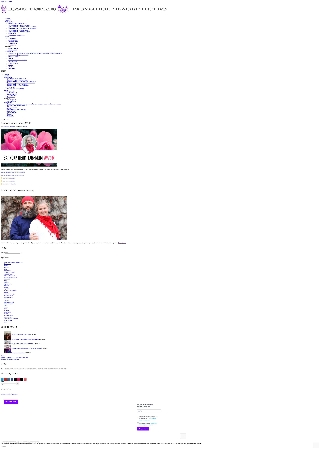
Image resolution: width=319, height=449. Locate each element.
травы (5, 305)
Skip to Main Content (6, 1)
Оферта (3, 355)
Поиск (2, 381)
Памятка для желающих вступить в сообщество (14, 357)
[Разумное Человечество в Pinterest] (25, 379)
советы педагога (8, 303)
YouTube (13, 184)
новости (6, 285)
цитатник (6, 310)
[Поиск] (17, 384)
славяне (6, 300)
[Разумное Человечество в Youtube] (5, 379)
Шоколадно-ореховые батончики (20, 334)
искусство (7, 279)
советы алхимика (9, 302)
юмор (5, 322)
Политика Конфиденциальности (10, 359)
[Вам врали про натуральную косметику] (7, 343)
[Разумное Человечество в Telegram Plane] (2, 379)
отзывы (6, 287)
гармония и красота (9, 272)
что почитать (7, 317)
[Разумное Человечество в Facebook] (12, 379)
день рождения (8, 274)
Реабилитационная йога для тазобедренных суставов (26, 348)
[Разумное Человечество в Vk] (8, 379)
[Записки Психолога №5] (7, 352)
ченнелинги (7, 312)
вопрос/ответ (7, 270)
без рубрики (7, 264)
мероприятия (7, 284)
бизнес (6, 265)
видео (25, 126)
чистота (6, 313)
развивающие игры (9, 293)
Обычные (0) (30, 190)
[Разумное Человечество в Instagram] (18, 379)
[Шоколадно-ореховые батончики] (7, 334)
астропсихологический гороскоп (13, 262)
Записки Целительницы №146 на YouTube (13, 172)
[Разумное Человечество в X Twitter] (21, 379)
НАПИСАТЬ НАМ (10, 402)
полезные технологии (10, 290)
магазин (6, 282)
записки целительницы (10, 277)
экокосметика (8, 320)
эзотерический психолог (11, 318)
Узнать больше (122, 243)
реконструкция (8, 297)
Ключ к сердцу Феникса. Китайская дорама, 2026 (25, 339)
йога (5, 280)
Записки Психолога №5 (17, 352)
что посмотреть (8, 315)
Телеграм (12, 178)
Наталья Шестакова (9, 126)
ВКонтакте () (21, 190)
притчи (6, 292)
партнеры (6, 289)
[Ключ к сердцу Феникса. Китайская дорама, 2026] (7, 339)
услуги (6, 307)
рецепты (6, 298)
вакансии (6, 267)
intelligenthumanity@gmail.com (9, 394)
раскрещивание (8, 295)
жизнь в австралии (9, 275)
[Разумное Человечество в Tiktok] (15, 379)
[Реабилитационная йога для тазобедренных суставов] (7, 348)
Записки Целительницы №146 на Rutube (12, 175)
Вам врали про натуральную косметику (22, 343)
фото (5, 308)
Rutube (13, 181)
